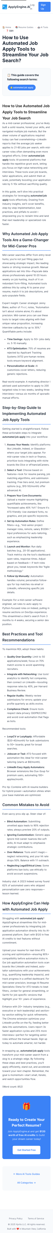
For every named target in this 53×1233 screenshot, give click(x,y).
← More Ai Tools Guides (26, 1173)
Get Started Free (26, 1149)
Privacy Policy (16, 1218)
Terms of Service (36, 1218)
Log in (32, 6)
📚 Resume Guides (24, 27)
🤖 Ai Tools (43, 27)
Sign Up (43, 6)
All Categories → (26, 1182)
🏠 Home (6, 27)
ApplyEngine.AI (19, 7)
